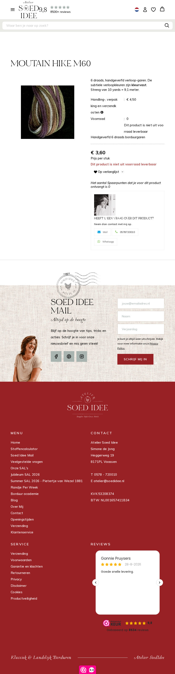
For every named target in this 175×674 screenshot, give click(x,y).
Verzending (19, 526)
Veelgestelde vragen (27, 462)
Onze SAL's (19, 468)
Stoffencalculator (24, 449)
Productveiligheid (24, 598)
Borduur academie (25, 494)
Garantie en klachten (27, 566)
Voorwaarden (21, 560)
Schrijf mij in (135, 359)
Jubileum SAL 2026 (25, 474)
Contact (17, 513)
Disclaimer (18, 586)
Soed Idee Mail (22, 455)
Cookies (16, 592)
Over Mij (17, 507)
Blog (14, 500)
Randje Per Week (24, 487)
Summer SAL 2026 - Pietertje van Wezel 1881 (47, 481)
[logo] (29, 9)
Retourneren (20, 573)
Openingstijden (22, 519)
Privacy (16, 579)
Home (15, 442)
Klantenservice (22, 532)
